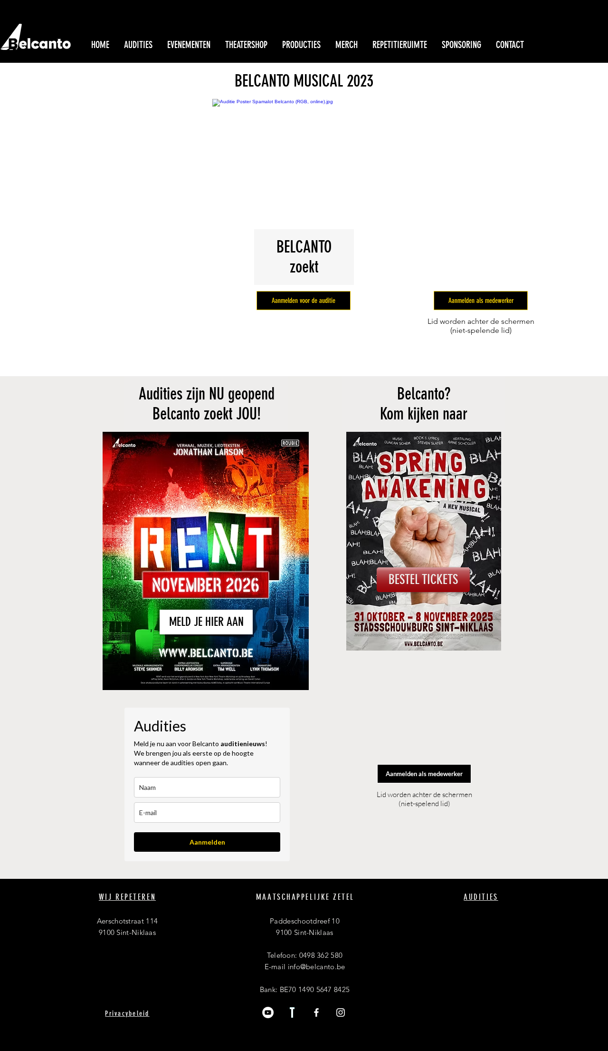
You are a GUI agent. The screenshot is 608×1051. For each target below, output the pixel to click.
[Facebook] (316, 1012)
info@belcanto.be (316, 966)
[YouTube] (268, 1012)
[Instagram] (340, 1012)
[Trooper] (292, 1012)
